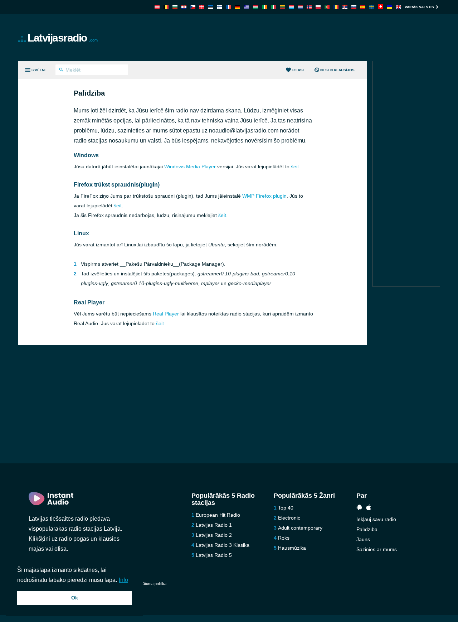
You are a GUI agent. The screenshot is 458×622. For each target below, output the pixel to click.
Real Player (166, 314)
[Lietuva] (282, 7)
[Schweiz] (380, 7)
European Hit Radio (218, 515)
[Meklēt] (61, 70)
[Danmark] (201, 7)
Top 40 (285, 508)
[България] (174, 7)
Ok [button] (74, 598)
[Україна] (389, 7)
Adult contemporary (300, 528)
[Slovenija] (353, 7)
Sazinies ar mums (376, 549)
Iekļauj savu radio (376, 519)
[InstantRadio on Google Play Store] (359, 508)
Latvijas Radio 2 (214, 535)
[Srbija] (344, 7)
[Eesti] (210, 7)
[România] (335, 7)
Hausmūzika (292, 548)
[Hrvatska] (183, 7)
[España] (362, 7)
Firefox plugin (264, 196)
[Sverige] (371, 7)
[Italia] (273, 7)
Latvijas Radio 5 (214, 555)
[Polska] (318, 7)
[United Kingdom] (398, 7)
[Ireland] (264, 7)
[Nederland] (300, 7)
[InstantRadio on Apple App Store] (368, 508)
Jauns (363, 539)
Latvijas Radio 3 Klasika (222, 545)
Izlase (298, 70)
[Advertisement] (310, 37)
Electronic (289, 518)
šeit (295, 166)
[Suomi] (219, 7)
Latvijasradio (63, 38)
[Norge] (309, 7)
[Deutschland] (237, 7)
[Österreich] (157, 7)
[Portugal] (327, 7)
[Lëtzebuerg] (291, 7)
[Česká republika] (192, 7)
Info (123, 580)
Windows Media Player (190, 166)
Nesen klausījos (337, 70)
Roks (283, 538)
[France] (228, 7)
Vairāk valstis (419, 7)
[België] (166, 7)
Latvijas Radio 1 (214, 525)
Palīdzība (366, 529)
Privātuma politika (151, 584)
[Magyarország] (255, 7)
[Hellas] (246, 7)
